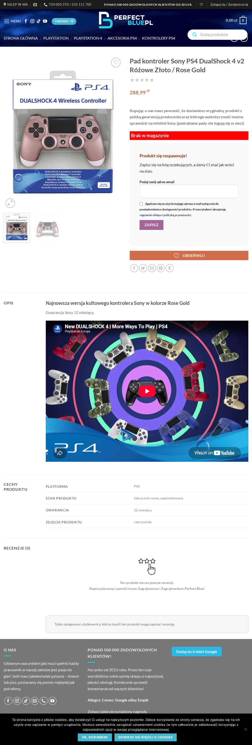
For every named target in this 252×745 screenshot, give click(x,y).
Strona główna (21, 38)
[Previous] (12, 133)
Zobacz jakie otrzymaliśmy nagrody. (117, 711)
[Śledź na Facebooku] (26, 21)
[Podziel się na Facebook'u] (134, 268)
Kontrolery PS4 (158, 38)
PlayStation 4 (88, 38)
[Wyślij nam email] (35, 701)
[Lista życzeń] (201, 4)
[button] (229, 4)
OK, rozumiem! (95, 737)
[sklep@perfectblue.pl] (35, 4)
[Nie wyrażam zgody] (245, 731)
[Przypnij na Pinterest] (161, 268)
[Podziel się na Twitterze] (143, 268)
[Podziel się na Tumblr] (170, 268)
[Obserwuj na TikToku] (39, 21)
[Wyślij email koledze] (152, 268)
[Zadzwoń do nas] (44, 701)
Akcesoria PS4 (122, 38)
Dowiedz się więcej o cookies (145, 737)
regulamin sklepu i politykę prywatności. (166, 215)
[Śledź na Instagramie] (32, 21)
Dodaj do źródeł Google (196, 651)
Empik (143, 700)
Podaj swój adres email (157, 182)
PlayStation (56, 38)
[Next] (113, 133)
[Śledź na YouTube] (45, 21)
